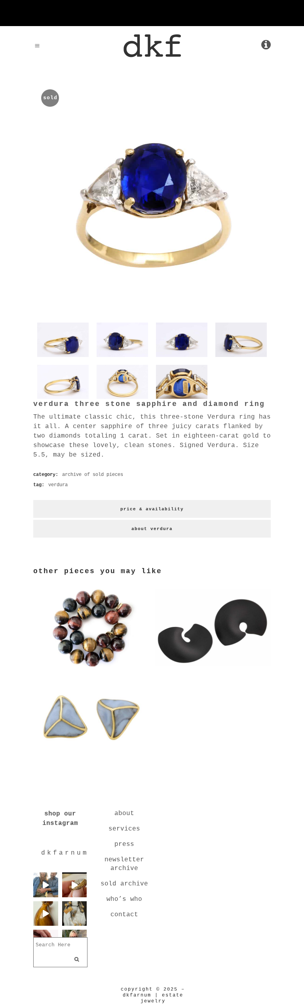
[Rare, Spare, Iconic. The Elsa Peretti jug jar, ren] (45, 913)
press (124, 844)
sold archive (124, 883)
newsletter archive (124, 864)
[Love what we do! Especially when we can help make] (45, 884)
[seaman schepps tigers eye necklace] (91, 668)
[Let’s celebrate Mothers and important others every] (74, 913)
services (124, 828)
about (124, 813)
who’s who (124, 899)
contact (124, 914)
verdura (58, 485)
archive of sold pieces (92, 475)
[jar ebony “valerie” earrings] (213, 668)
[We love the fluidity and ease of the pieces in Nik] (74, 884)
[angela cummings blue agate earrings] (91, 757)
